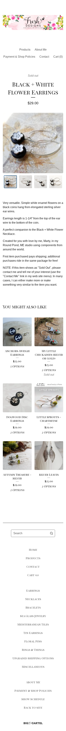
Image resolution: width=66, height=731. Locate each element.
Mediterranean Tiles (33, 624)
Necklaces (33, 599)
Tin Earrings (33, 633)
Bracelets (33, 607)
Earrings (33, 590)
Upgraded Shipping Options (33, 658)
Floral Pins (33, 641)
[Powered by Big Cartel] (33, 723)
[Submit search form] (51, 533)
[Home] (33, 22)
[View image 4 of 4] (55, 181)
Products (24, 49)
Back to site (33, 707)
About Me (41, 49)
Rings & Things (33, 650)
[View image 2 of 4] (25, 181)
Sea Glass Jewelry (33, 616)
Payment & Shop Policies (19, 56)
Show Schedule (33, 699)
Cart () (58, 56)
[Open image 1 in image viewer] (33, 143)
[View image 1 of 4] (10, 181)
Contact (44, 56)
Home (33, 549)
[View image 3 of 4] (40, 181)
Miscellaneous (33, 666)
